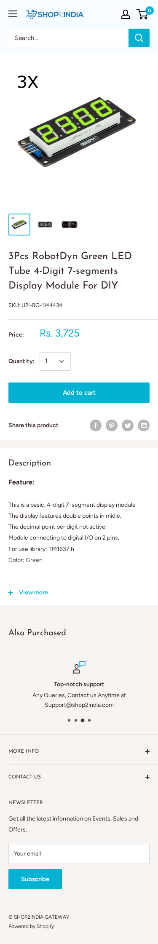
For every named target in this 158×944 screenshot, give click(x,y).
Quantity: (21, 361)
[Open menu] (12, 14)
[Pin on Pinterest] (112, 425)
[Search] (139, 38)
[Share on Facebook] (96, 425)
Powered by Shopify (31, 926)
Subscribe (35, 879)
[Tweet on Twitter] (128, 425)
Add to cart (79, 392)
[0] (142, 14)
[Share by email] (144, 425)
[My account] (125, 14)
